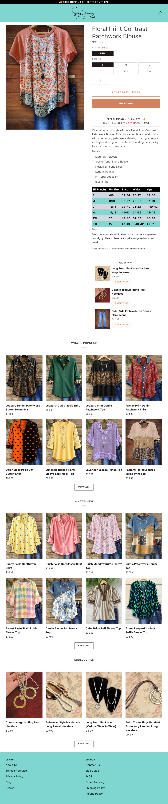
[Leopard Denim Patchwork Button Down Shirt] (24, 378)
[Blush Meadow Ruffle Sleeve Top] (104, 536)
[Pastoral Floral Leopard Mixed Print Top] (144, 442)
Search (10, 788)
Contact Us (93, 765)
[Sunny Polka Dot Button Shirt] (24, 536)
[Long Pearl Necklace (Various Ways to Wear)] (104, 695)
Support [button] (91, 759)
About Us (11, 765)
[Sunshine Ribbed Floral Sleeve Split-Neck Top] (64, 442)
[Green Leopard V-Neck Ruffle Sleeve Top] (144, 601)
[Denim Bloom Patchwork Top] (64, 601)
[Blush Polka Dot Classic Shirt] (64, 536)
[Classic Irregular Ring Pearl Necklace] (24, 695)
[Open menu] (11, 13)
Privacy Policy (14, 776)
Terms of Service (16, 770)
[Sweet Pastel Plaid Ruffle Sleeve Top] (24, 601)
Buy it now (126, 103)
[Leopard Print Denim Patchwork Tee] (104, 378)
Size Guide (92, 770)
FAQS (89, 776)
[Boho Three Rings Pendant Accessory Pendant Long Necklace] (144, 695)
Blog (8, 782)
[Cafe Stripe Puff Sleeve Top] (104, 601)
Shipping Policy (95, 788)
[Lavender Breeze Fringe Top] (104, 442)
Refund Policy (94, 793)
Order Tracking (95, 782)
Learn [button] (10, 759)
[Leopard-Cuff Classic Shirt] (64, 378)
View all (84, 487)
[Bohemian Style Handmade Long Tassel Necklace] (64, 695)
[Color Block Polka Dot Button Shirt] (24, 442)
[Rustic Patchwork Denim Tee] (144, 536)
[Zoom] (12, 123)
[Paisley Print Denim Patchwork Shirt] (144, 378)
